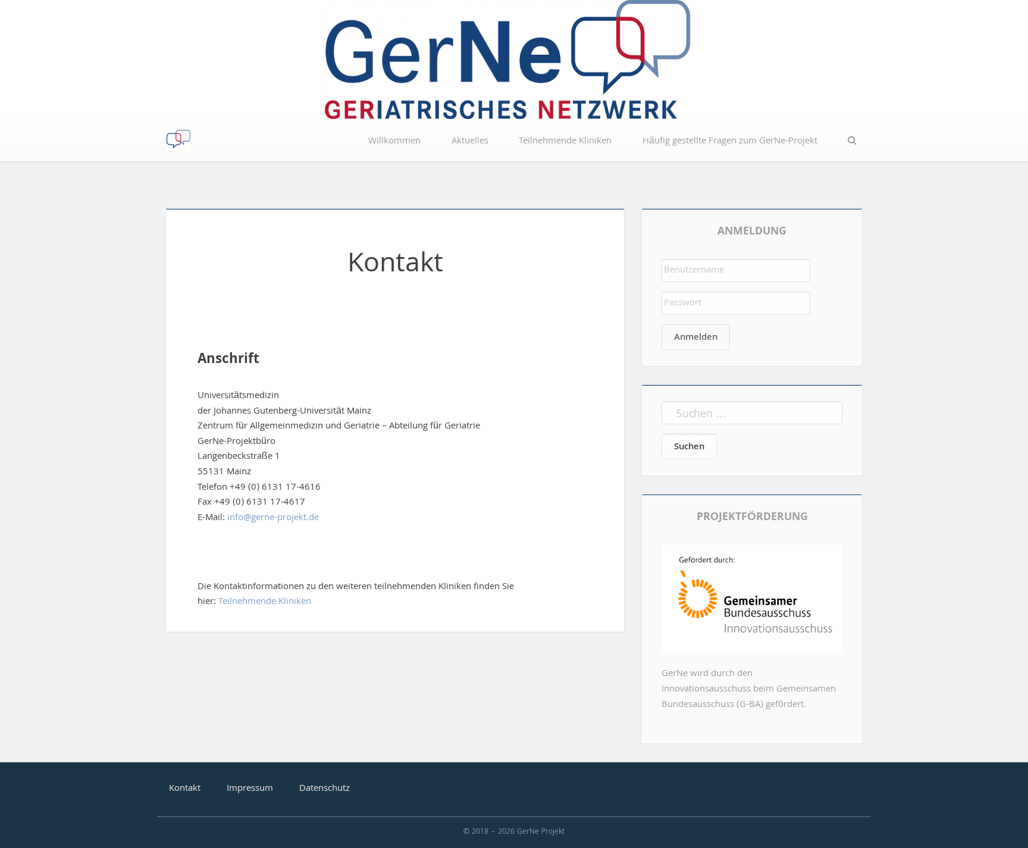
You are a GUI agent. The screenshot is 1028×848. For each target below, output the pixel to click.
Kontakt (184, 789)
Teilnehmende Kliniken (565, 141)
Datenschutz (324, 789)
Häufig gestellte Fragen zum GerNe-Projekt (729, 141)
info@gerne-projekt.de (273, 518)
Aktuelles (470, 141)
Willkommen (394, 141)
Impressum (250, 789)
